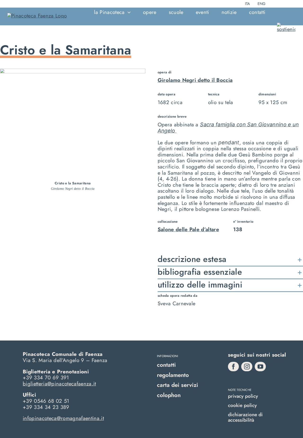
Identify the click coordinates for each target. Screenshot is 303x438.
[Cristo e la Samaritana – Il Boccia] (73, 71)
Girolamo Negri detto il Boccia (195, 80)
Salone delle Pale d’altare (188, 229)
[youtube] (260, 366)
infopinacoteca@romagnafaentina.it (63, 418)
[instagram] (246, 366)
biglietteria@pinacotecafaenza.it (59, 383)
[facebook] (233, 366)
